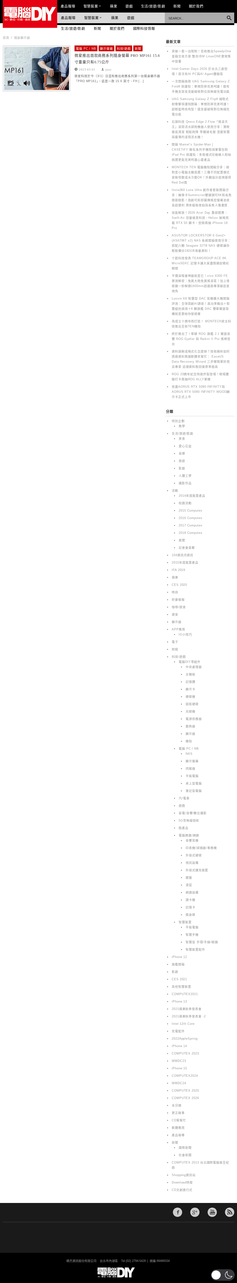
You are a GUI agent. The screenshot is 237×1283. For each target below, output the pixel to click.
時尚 (175, 592)
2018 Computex (191, 533)
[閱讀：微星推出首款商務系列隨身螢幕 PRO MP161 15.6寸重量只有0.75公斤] (36, 68)
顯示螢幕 (106, 48)
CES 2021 (179, 979)
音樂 (182, 453)
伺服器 (190, 768)
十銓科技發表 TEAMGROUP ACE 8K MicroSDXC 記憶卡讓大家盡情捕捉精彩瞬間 (200, 263)
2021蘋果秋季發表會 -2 (189, 1016)
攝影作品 (185, 483)
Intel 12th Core (183, 1023)
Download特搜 (182, 1182)
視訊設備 (192, 862)
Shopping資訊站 (184, 1175)
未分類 (176, 1105)
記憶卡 (190, 907)
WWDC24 (179, 1083)
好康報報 (178, 599)
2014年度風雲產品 (192, 495)
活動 (175, 490)
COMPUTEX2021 (185, 994)
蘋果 (113, 6)
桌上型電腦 (194, 783)
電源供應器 (194, 719)
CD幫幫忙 (179, 1120)
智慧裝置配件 (195, 949)
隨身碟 (190, 914)
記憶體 (190, 681)
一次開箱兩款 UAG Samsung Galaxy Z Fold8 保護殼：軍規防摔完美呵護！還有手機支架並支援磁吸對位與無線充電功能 (201, 86)
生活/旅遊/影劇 (153, 6)
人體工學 (185, 475)
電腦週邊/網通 (189, 835)
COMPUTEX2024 (185, 1075)
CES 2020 (179, 585)
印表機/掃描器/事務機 (201, 848)
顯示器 (176, 622)
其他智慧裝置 (181, 986)
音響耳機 (192, 840)
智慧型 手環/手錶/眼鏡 (202, 942)
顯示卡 (190, 689)
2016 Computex (191, 518)
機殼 (189, 741)
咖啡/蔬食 (179, 607)
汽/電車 (184, 798)
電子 (175, 642)
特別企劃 (178, 421)
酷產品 (183, 828)
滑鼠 (189, 885)
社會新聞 (185, 1155)
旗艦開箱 (178, 964)
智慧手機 (192, 934)
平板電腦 (192, 776)
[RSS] (229, 1212)
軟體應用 (178, 1127)
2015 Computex (191, 510)
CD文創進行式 (182, 1190)
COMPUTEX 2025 (185, 1090)
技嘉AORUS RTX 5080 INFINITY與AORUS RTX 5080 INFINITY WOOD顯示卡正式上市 (201, 392)
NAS (189, 753)
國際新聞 (185, 1147)
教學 (182, 426)
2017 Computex (191, 525)
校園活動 (185, 503)
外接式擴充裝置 (197, 870)
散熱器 (190, 726)
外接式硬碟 (194, 855)
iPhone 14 (179, 1046)
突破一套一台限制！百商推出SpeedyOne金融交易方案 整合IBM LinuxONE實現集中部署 (201, 56)
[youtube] (212, 1212)
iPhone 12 (179, 957)
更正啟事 (178, 1113)
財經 (175, 649)
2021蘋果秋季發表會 (187, 1009)
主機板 (190, 674)
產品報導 (68, 6)
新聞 (177, 6)
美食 (182, 438)
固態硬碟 (192, 704)
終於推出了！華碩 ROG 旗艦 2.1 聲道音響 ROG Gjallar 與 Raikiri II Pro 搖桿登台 (201, 339)
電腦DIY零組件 (189, 662)
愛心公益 (185, 446)
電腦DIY (30, 14)
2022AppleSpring (185, 1038)
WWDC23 (179, 1061)
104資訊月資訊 (182, 555)
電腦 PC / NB (86, 48)
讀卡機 (190, 900)
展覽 (182, 540)
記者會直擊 (187, 547)
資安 (175, 614)
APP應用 (178, 629)
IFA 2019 (178, 570)
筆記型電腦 (194, 791)
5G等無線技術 (189, 820)
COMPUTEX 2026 (185, 1098)
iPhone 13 (179, 1001)
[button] (223, 1275)
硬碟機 (190, 696)
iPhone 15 (179, 1068)
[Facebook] (177, 1212)
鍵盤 (189, 877)
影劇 (182, 468)
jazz (109, 69)
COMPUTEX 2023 (185, 1053)
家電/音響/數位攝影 (193, 813)
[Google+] (195, 1212)
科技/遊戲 (124, 48)
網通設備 (192, 892)
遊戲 (129, 6)
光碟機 (190, 711)
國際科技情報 (144, 28)
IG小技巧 (185, 634)
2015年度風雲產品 (185, 562)
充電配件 (178, 1031)
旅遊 (182, 461)
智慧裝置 (91, 6)
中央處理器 (194, 667)
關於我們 (196, 6)
